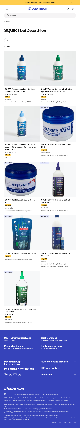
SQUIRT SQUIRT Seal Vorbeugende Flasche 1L (55, 254)
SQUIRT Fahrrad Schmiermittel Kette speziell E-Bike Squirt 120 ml (56, 90)
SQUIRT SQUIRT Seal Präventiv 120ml (20, 253)
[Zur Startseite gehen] (37, 8)
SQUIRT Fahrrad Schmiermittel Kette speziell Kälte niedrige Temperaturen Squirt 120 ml (20, 147)
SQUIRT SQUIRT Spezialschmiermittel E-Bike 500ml (21, 310)
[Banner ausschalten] (70, 2)
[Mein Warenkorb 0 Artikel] (73, 8)
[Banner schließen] (74, 2)
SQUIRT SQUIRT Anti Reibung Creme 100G (20, 201)
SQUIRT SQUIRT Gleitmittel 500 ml (55, 200)
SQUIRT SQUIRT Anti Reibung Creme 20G (56, 145)
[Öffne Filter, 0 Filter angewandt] (7, 40)
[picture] (22, 68)
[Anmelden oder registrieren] (68, 8)
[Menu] (6, 8)
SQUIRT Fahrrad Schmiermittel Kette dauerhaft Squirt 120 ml (20, 90)
